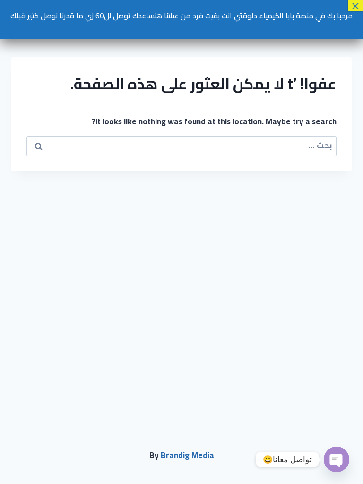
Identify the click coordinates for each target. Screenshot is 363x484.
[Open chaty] (336, 459)
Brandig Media (187, 455)
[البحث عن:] (181, 145)
